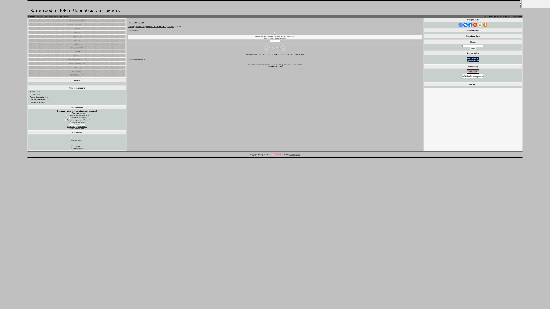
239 (272, 54)
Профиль (39, 16)
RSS (66, 16)
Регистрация (48, 16)
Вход (62, 16)
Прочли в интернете (78, 117)
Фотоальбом (140, 27)
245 (291, 54)
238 (269, 54)
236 (263, 54)
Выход (56, 16)
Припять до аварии (37, 102)
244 (288, 54)
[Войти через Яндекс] (475, 25)
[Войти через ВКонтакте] (465, 25)
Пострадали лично (79, 113)
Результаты (71, 127)
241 (279, 54)
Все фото (33, 91)
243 (285, 54)
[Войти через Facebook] (470, 25)
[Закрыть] (520, 7)
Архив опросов (81, 127)
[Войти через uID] (460, 25)
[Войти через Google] (480, 24)
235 (260, 54)
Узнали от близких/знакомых (78, 115)
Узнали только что (78, 122)
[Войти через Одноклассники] (485, 25)
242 (282, 54)
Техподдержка (294, 155)
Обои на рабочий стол (38, 100)
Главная (31, 16)
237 (266, 54)
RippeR (283, 38)
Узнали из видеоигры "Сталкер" (78, 120)
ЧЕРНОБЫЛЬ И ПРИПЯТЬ (156, 27)
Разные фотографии (37, 97)
